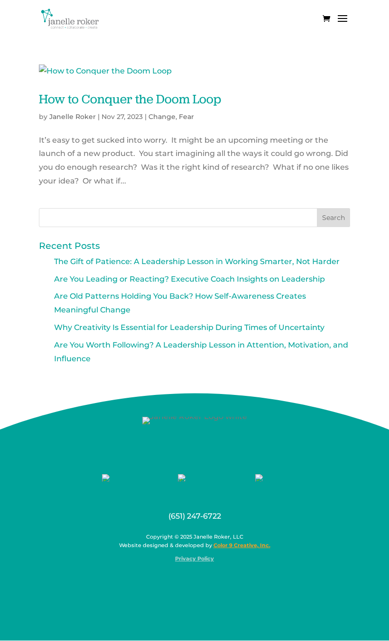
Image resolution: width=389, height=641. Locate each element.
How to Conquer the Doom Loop (130, 99)
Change (162, 116)
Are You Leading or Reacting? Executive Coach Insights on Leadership (189, 279)
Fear (186, 116)
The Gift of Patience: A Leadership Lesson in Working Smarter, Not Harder (197, 261)
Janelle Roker (72, 116)
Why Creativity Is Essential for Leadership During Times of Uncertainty (189, 327)
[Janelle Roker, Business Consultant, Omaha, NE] (200, 581)
